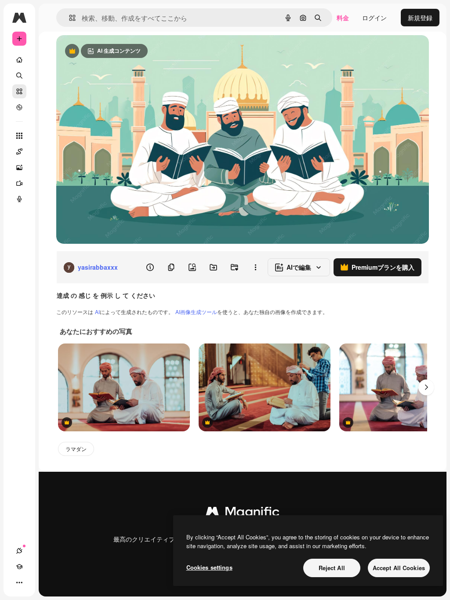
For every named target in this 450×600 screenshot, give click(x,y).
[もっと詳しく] (19, 107)
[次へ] (426, 387)
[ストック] (19, 91)
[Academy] (19, 567)
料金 (343, 17)
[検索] (19, 76)
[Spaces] (19, 152)
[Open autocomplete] (69, 17)
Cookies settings (209, 567)
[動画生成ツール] (19, 183)
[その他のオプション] (255, 267)
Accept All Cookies (399, 568)
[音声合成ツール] (19, 199)
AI (97, 311)
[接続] (19, 551)
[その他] (19, 582)
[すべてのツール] (19, 136)
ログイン (374, 17)
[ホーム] (19, 60)
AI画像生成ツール (196, 311)
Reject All (332, 568)
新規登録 (420, 17)
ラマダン (76, 448)
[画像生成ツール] (19, 167)
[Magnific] (242, 513)
